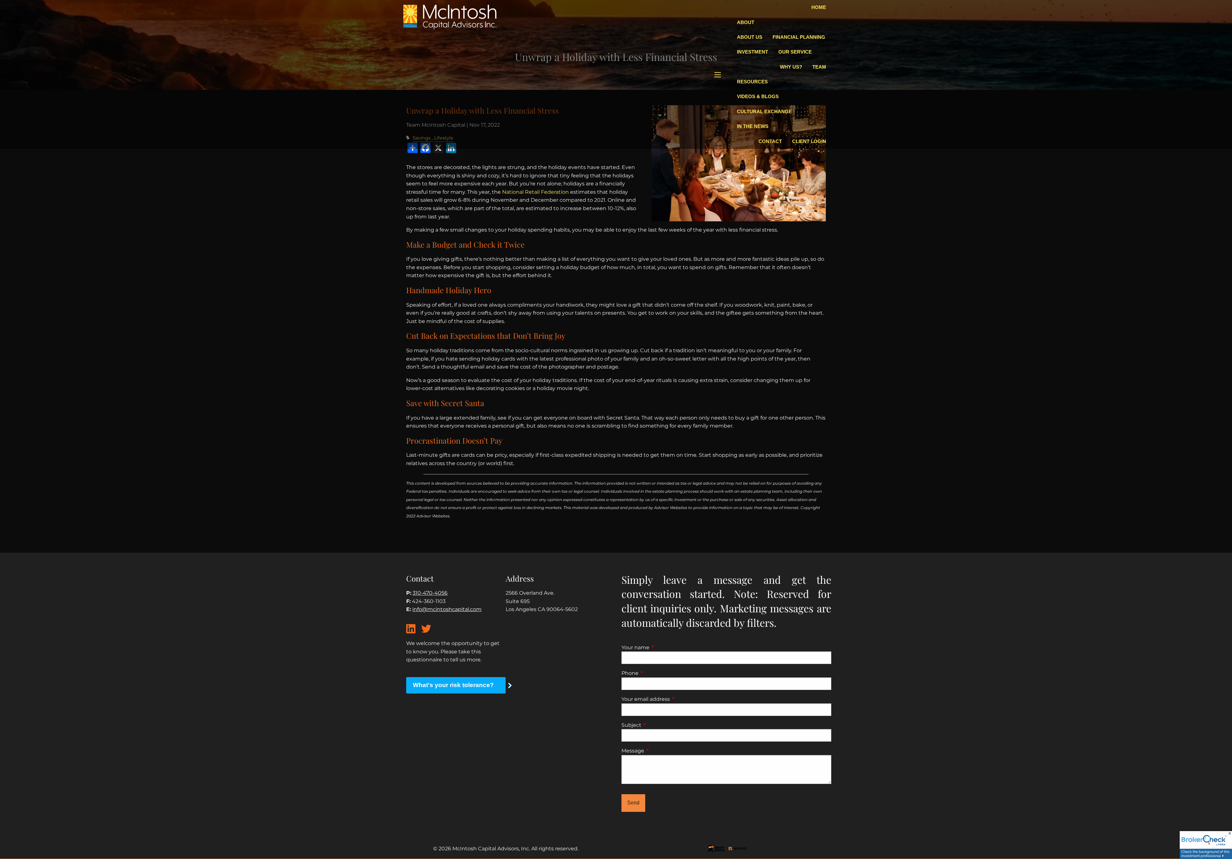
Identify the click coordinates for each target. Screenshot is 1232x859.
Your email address (672, 699)
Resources (752, 81)
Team (819, 67)
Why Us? (791, 67)
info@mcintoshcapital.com (447, 609)
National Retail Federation (535, 192)
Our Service (795, 52)
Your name (662, 647)
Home (818, 7)
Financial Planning (799, 37)
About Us (749, 37)
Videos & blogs (758, 96)
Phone (656, 673)
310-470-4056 (430, 593)
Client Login (809, 141)
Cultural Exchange (764, 111)
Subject (658, 725)
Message (659, 751)
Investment (752, 52)
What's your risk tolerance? (453, 685)
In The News (752, 126)
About (745, 22)
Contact (770, 141)
